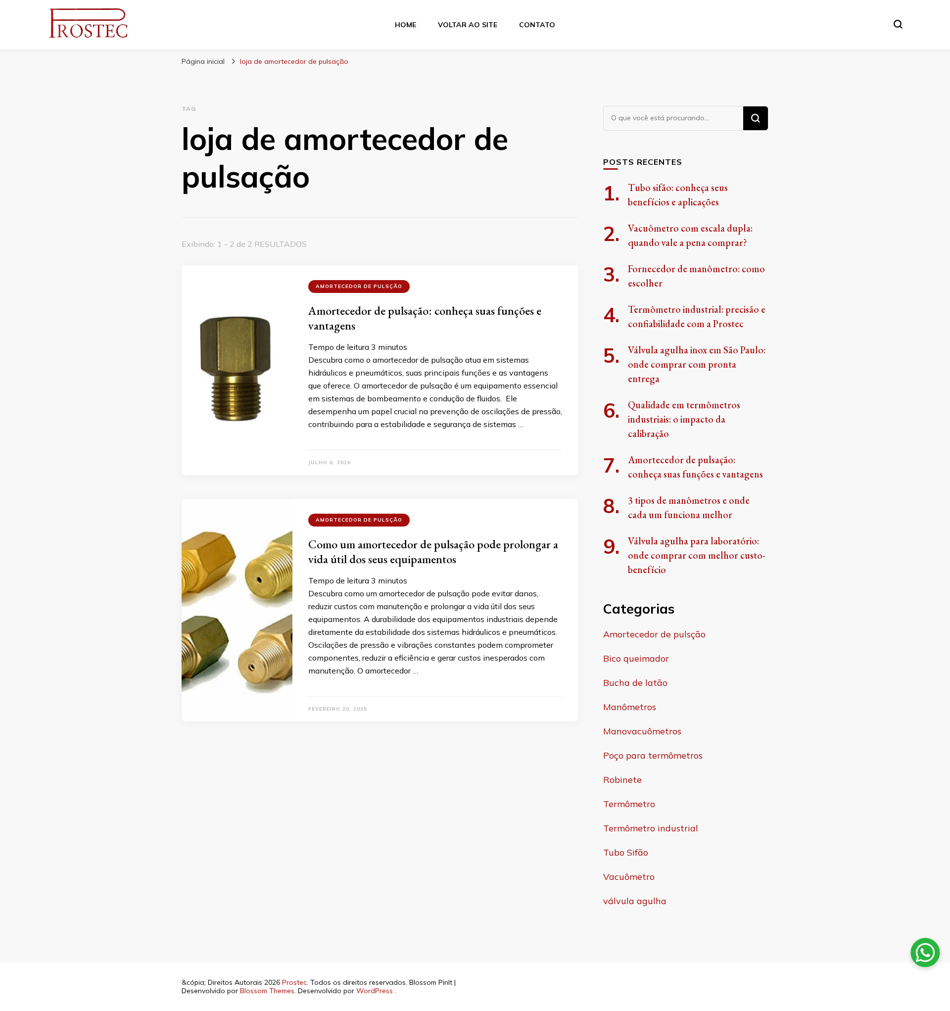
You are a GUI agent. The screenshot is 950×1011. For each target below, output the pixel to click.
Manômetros (629, 707)
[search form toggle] (898, 24)
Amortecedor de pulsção (359, 286)
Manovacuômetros (642, 731)
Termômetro (629, 804)
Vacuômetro (629, 876)
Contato (537, 24)
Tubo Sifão (625, 852)
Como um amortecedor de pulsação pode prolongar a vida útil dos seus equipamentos (433, 551)
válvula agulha (634, 901)
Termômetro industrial (650, 828)
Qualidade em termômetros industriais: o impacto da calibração (684, 419)
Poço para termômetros (653, 755)
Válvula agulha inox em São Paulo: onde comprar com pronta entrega (696, 364)
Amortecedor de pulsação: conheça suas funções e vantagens (424, 318)
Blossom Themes (267, 990)
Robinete (622, 779)
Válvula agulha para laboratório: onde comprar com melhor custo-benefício (696, 555)
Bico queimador (636, 658)
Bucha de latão (635, 682)
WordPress (374, 990)
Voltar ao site (467, 24)
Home (405, 24)
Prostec (294, 982)
